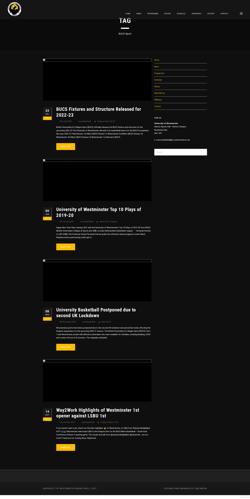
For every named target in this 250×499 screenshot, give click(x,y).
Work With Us (159, 93)
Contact (224, 14)
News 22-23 (110, 121)
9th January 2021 (67, 222)
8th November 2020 (68, 322)
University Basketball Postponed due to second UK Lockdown (96, 312)
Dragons (101, 121)
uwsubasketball (84, 121)
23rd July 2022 (66, 121)
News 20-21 (105, 222)
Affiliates (158, 100)
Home (128, 14)
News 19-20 (113, 422)
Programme (152, 14)
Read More (66, 146)
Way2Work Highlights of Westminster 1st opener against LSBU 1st (97, 413)
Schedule (158, 80)
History (210, 14)
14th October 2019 (67, 422)
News (138, 14)
